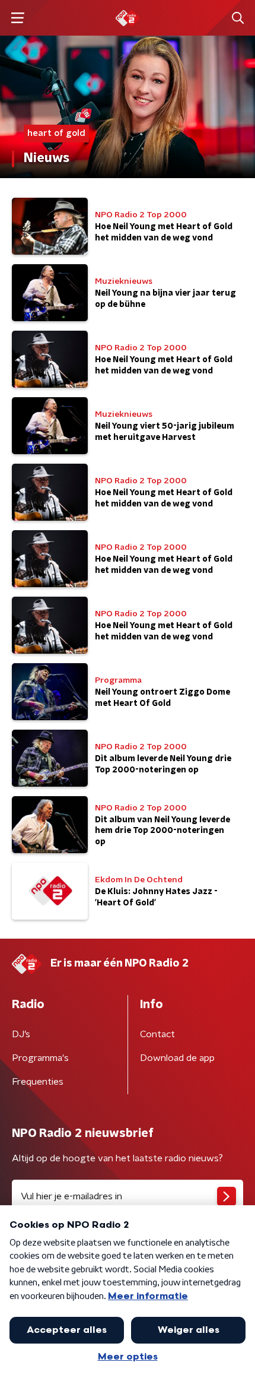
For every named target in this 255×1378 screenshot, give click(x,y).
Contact (157, 1034)
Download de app (177, 1058)
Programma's (40, 1058)
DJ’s (21, 1034)
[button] (17, 18)
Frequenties (37, 1081)
